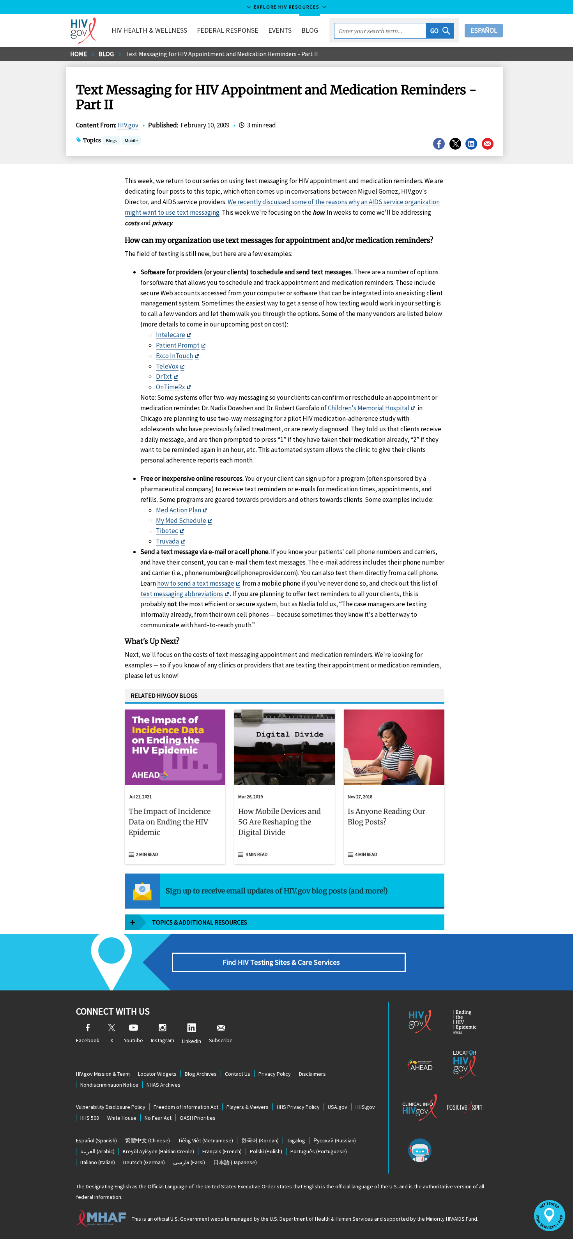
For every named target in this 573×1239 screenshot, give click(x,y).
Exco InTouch (174, 355)
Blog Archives (201, 1073)
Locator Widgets (157, 1073)
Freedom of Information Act (186, 1106)
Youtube (133, 1040)
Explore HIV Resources (286, 7)
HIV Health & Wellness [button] (149, 30)
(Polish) (266, 1151)
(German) (144, 1162)
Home (78, 54)
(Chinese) (147, 1140)
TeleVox (167, 366)
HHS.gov (365, 1106)
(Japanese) (235, 1162)
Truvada (167, 541)
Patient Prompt (178, 345)
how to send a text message (195, 583)
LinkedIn (191, 1041)
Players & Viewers (247, 1106)
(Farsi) (189, 1162)
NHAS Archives (163, 1084)
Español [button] (483, 30)
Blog (309, 30)
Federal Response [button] (227, 30)
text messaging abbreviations (181, 593)
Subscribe (221, 1040)
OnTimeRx (170, 387)
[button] (440, 31)
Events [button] (280, 30)
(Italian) (97, 1162)
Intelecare (170, 334)
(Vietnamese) (205, 1140)
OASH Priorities (198, 1117)
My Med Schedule (181, 520)
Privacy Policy (274, 1073)
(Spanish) (96, 1140)
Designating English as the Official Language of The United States (161, 1186)
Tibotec (167, 530)
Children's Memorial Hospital (368, 408)
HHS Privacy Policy (298, 1106)
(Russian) (334, 1140)
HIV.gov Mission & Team (103, 1073)
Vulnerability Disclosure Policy (110, 1106)
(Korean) (260, 1140)
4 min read (257, 854)
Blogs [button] (111, 140)
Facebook (87, 1040)
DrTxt (164, 376)
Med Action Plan (178, 510)
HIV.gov (127, 125)
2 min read (147, 854)
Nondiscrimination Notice (109, 1084)
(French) (222, 1151)
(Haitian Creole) (158, 1151)
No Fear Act (158, 1117)
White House (121, 1117)
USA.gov (337, 1106)
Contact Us (237, 1073)
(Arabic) (97, 1151)
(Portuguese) (318, 1151)
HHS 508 (89, 1117)
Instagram (162, 1040)
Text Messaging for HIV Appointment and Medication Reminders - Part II (222, 54)
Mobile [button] (131, 140)
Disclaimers (312, 1073)
